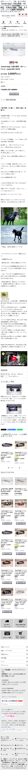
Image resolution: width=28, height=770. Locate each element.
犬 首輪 (3, 759)
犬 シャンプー (10, 759)
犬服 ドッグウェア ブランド (13, 760)
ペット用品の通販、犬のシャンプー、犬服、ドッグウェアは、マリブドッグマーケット (14, 766)
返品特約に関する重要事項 (9, 89)
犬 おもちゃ (19, 759)
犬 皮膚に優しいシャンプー (17, 762)
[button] (26, 14)
